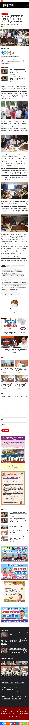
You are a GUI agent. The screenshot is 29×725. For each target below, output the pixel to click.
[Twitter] (5, 52)
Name (2, 414)
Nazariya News (23, 709)
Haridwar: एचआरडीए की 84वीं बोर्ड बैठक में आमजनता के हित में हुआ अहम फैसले (13, 275)
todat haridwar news (5, 292)
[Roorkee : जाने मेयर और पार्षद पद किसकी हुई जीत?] (4, 634)
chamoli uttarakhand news (21, 684)
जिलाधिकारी (10, 86)
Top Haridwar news (5, 294)
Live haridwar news (13, 289)
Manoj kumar (5, 24)
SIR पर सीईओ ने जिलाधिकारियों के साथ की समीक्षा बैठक (20, 370)
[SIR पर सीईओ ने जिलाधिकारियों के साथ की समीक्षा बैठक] (21, 363)
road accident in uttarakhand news (18, 693)
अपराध (24, 711)
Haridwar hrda (21, 266)
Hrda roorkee (11, 278)
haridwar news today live (20, 271)
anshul (8, 266)
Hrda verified (24, 278)
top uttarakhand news (6, 698)
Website (3, 424)
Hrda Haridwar (19, 277)
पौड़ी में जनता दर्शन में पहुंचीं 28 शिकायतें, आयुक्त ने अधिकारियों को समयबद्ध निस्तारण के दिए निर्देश (7, 385)
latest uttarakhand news (20, 691)
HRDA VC (17, 278)
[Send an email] (8, 24)
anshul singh (14, 266)
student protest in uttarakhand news (8, 696)
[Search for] (27, 5)
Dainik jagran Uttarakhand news (8, 687)
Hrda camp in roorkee (10, 277)
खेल (9, 713)
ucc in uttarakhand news (16, 698)
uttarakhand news (5, 703)
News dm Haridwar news (6, 291)
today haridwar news (15, 292)
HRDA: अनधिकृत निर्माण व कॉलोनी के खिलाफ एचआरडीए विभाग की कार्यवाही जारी (12, 285)
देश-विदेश (17, 711)
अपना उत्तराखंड (8, 11)
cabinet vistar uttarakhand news (8, 684)
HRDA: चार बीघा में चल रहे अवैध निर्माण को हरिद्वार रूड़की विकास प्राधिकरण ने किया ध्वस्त (14, 287)
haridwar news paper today (7, 269)
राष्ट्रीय (14, 711)
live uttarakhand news (6, 693)
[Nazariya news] (8, 5)
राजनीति (21, 711)
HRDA (3, 277)
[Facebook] (2, 52)
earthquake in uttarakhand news (8, 689)
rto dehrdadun (15, 291)
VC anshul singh (14, 294)
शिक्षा (20, 713)
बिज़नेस (7, 713)
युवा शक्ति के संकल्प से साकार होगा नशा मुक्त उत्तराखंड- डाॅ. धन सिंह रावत (7, 370)
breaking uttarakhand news (20, 682)
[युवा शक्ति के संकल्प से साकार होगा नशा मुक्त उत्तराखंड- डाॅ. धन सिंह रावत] (7, 363)
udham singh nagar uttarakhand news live (9, 700)
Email (2, 419)
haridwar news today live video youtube (9, 273)
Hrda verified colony (5, 280)
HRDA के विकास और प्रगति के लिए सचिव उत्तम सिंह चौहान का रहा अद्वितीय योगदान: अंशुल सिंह (14, 283)
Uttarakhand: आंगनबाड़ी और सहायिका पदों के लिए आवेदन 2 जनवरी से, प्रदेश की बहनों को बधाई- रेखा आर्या (18, 640)
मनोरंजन (12, 713)
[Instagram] (10, 52)
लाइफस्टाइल (17, 713)
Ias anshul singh (5, 289)
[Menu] (1, 5)
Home (3, 11)
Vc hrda (21, 294)
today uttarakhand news (21, 696)
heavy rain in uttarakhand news (8, 691)
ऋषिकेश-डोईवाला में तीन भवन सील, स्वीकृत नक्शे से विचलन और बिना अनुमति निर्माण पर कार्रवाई (18, 71)
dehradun (17, 687)
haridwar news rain (17, 269)
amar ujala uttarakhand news (7, 682)
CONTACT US (25, 713)
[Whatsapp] (7, 52)
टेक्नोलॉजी (3, 713)
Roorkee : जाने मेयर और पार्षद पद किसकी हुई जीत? (18, 633)
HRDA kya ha (4, 278)
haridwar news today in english (7, 271)
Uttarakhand (21, 700)
